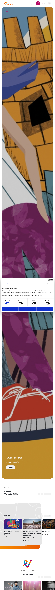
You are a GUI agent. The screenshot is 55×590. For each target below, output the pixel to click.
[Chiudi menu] (49, 3)
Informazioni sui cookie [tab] (45, 283)
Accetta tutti (45, 308)
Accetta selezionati (27, 308)
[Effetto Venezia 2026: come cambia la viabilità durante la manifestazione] (32, 524)
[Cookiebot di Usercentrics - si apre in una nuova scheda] (47, 280)
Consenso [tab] (9, 283)
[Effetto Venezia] (8, 3)
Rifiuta (10, 308)
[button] (7, 11)
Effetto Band (46, 532)
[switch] (21, 303)
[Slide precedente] (39, 494)
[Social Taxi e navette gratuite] (13, 524)
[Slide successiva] (42, 494)
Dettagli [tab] (27, 283)
